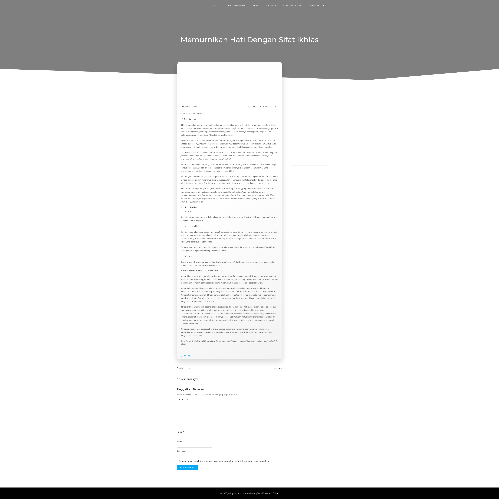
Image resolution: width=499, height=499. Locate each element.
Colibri (276, 493)
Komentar (182, 399)
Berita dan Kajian (236, 6)
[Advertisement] (309, 127)
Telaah (194, 106)
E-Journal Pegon (292, 6)
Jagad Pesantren (316, 6)
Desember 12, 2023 (270, 106)
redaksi (254, 106)
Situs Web (181, 451)
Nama (180, 431)
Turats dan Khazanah (264, 6)
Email (180, 441)
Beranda (217, 6)
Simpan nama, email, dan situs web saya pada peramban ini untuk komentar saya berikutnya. (224, 461)
